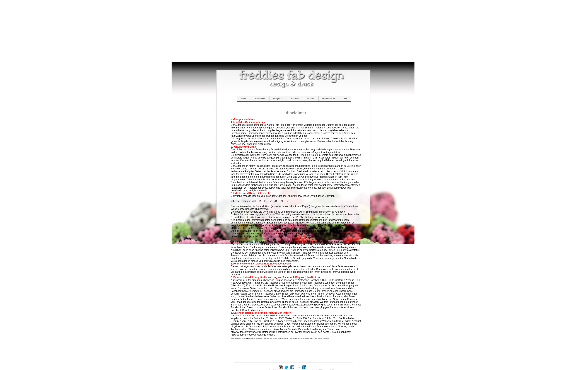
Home (243, 99)
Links (345, 99)
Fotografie (277, 99)
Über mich (294, 99)
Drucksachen (259, 99)
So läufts (310, 99)
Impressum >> (328, 99)
